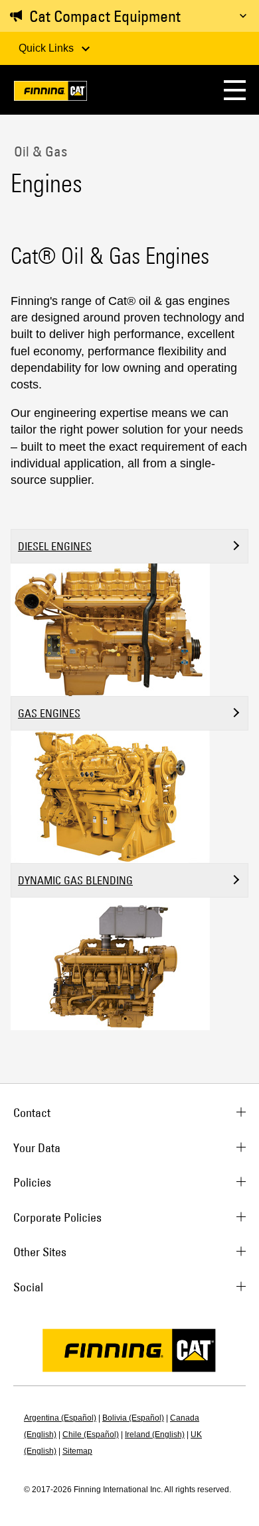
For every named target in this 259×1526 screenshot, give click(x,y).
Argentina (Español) (60, 1418)
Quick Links (47, 48)
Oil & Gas (39, 151)
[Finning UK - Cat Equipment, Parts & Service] (50, 93)
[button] (234, 90)
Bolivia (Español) (133, 1418)
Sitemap (77, 1451)
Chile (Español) (90, 1434)
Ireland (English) (155, 1434)
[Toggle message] (243, 16)
